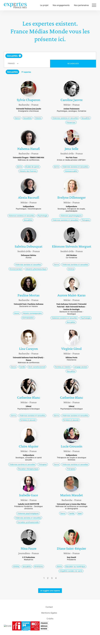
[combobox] (50, 56)
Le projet (44, 5)
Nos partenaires (81, 5)
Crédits (50, 618)
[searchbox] (43, 56)
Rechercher (73, 64)
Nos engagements (61, 5)
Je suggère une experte (50, 591)
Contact (49, 607)
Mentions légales (49, 612)
